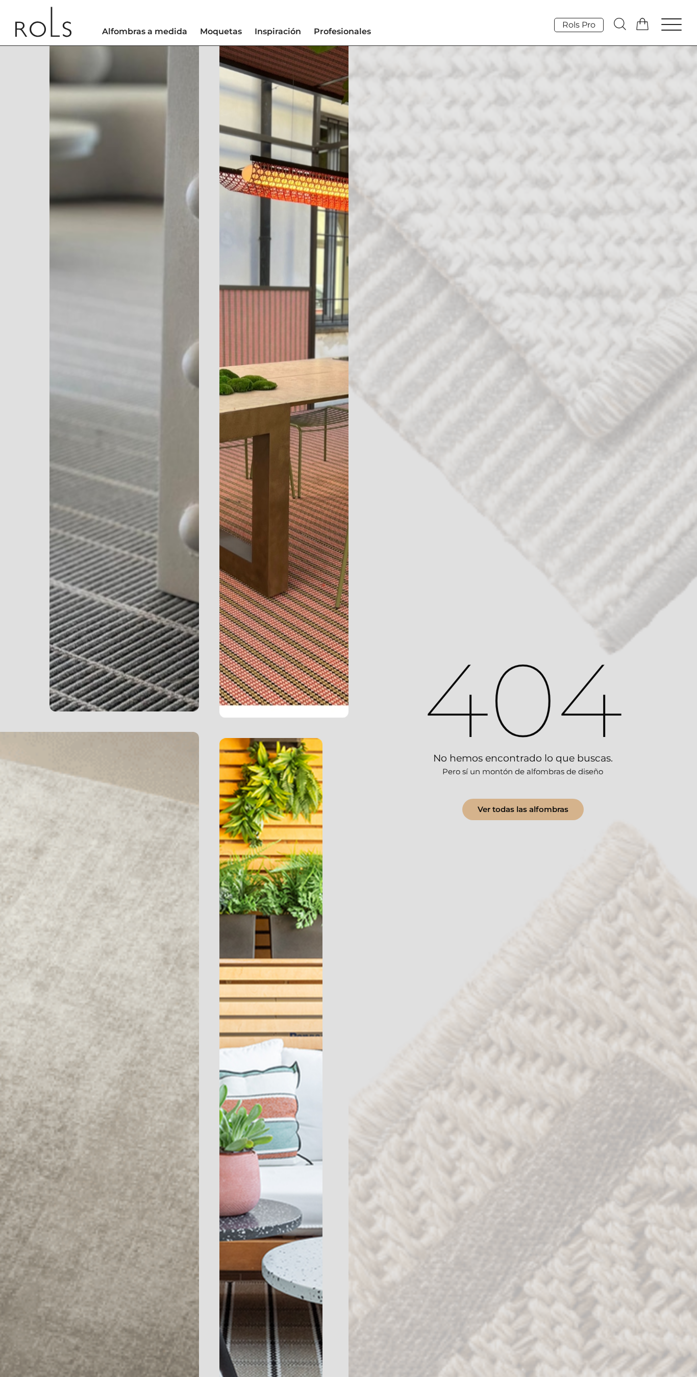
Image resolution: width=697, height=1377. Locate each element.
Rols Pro (578, 25)
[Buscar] (620, 24)
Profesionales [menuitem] (342, 31)
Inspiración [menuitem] (278, 31)
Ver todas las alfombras (523, 809)
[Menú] (671, 26)
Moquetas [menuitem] (221, 31)
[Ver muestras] (643, 24)
